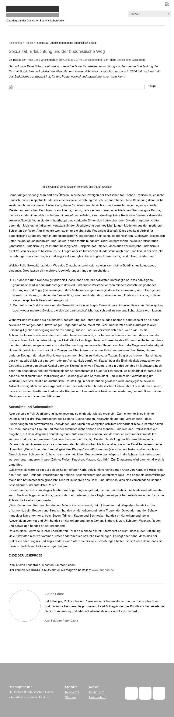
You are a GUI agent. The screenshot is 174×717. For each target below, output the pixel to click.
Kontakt (94, 687)
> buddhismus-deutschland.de (29, 697)
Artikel (29, 42)
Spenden (71, 687)
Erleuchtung (124, 59)
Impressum (96, 692)
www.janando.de (103, 570)
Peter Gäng (33, 59)
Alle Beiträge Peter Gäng (61, 620)
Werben (70, 697)
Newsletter (72, 692)
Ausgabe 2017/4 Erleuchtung (80, 59)
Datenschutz (97, 697)
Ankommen (15, 42)
